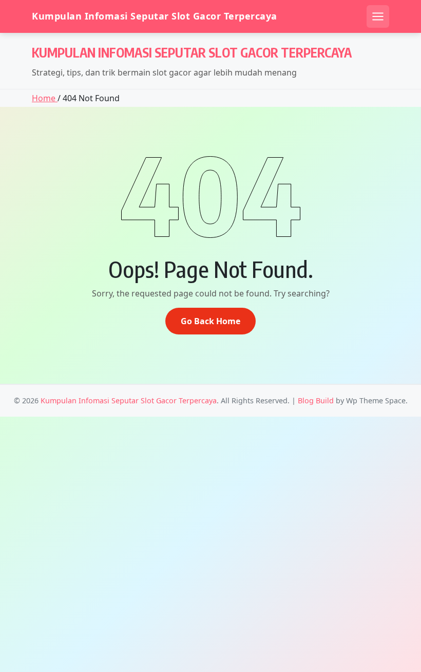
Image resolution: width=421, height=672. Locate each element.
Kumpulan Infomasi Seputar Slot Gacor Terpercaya (154, 16)
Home (45, 98)
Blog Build (316, 400)
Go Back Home (210, 321)
